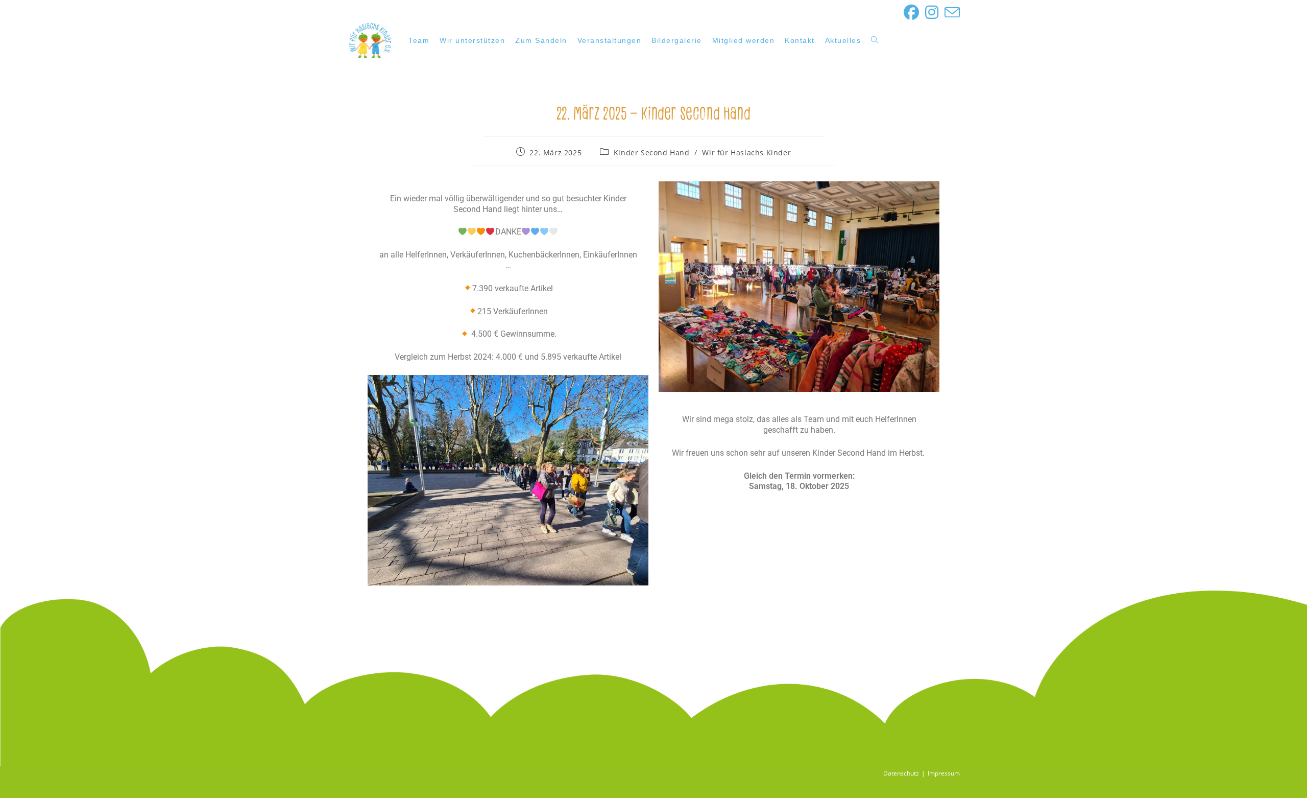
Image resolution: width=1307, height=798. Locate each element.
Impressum (944, 773)
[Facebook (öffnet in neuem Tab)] (911, 12)
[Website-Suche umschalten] (874, 40)
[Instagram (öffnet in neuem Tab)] (931, 12)
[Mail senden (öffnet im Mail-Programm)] (950, 12)
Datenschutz (901, 773)
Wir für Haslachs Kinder (746, 152)
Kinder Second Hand (652, 152)
